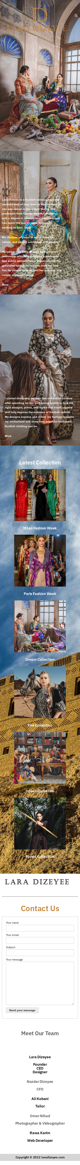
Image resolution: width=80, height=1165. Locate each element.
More (5, 284)
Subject (10, 947)
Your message (14, 959)
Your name (12, 922)
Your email (12, 935)
